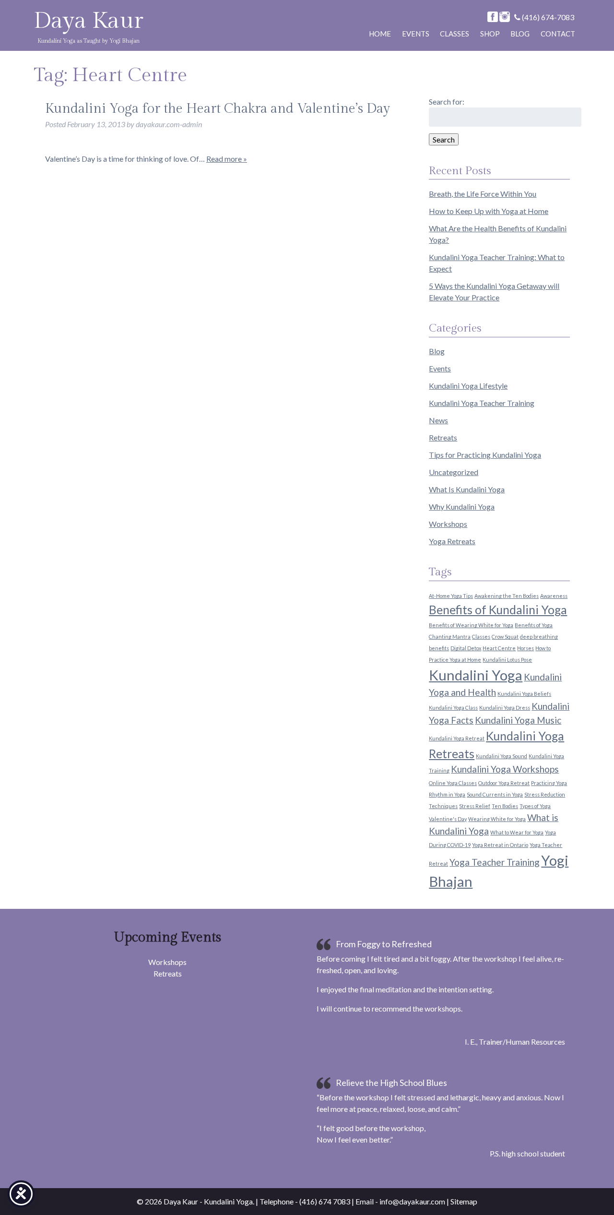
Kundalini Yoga (475, 675)
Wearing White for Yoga (497, 819)
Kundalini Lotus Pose (507, 659)
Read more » (226, 158)
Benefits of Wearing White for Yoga (471, 625)
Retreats (443, 437)
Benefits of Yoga (534, 625)
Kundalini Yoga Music (518, 720)
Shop (490, 33)
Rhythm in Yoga (447, 794)
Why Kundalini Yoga (462, 506)
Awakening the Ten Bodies (506, 596)
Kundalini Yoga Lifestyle (468, 385)
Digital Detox (465, 648)
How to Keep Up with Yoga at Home (488, 210)
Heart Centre (499, 648)
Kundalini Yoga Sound (501, 756)
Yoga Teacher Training (494, 862)
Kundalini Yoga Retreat (456, 738)
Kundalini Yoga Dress (504, 707)
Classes (454, 33)
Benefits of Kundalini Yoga (498, 610)
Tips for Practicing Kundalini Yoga (485, 454)
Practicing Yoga (549, 783)
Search (444, 139)
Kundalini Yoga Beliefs (524, 694)
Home (380, 33)
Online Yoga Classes (453, 783)
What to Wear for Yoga (516, 832)
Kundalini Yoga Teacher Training (481, 402)
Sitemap (463, 1201)
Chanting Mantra (450, 636)
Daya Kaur (88, 21)
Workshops (448, 523)
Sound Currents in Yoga (495, 794)
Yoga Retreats (452, 541)
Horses (525, 648)
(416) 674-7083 (547, 17)
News (438, 420)
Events (415, 33)
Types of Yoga (535, 806)
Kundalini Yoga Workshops (505, 768)
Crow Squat (505, 636)
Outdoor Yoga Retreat (504, 783)
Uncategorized (453, 471)
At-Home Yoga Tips (451, 596)
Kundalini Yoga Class (453, 707)
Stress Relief (474, 806)
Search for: (446, 101)
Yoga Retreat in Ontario (500, 845)
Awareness (553, 596)
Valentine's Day (448, 819)
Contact (558, 33)
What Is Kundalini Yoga (467, 489)
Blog (520, 33)
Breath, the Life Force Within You (482, 193)
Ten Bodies (505, 806)
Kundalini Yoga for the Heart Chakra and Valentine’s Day (217, 109)
